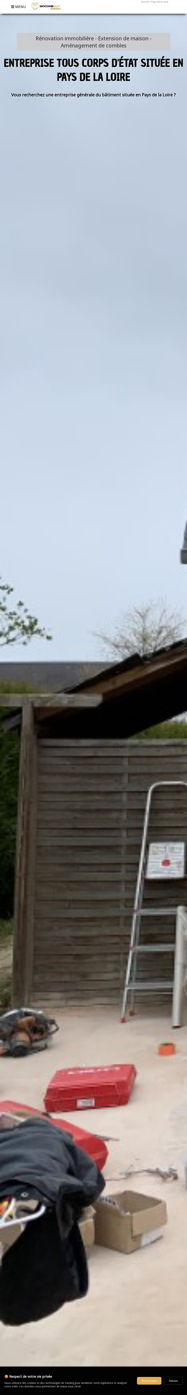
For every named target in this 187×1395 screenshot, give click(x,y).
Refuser (173, 1380)
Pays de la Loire (159, 1)
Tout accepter (149, 1380)
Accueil (145, 1)
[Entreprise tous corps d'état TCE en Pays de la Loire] (44, 12)
